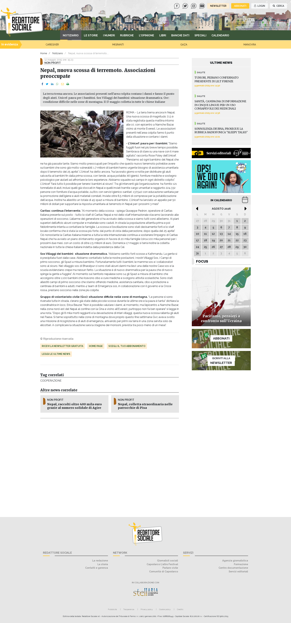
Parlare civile (170, 567)
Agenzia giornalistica (235, 560)
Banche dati (180, 35)
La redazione (100, 560)
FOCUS (202, 261)
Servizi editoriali (238, 571)
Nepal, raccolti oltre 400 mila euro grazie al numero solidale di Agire (74, 406)
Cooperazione (50, 380)
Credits (180, 609)
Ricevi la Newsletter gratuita (62, 346)
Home (43, 53)
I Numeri (109, 35)
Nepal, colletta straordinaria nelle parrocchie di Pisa (145, 406)
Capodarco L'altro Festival (162, 564)
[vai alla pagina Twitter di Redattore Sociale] (185, 5)
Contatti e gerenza (96, 567)
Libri (162, 35)
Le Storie (91, 35)
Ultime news (221, 62)
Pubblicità (112, 609)
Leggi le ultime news (56, 354)
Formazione (241, 564)
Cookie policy (165, 609)
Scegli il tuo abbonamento (126, 346)
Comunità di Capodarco (163, 571)
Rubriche (127, 35)
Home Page (96, 346)
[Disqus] (109, 466)
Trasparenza (128, 609)
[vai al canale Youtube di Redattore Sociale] (202, 5)
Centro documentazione (233, 567)
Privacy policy (147, 609)
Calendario (220, 35)
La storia (103, 564)
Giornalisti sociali (167, 560)
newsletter (218, 6)
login (261, 6)
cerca (280, 6)
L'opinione (146, 35)
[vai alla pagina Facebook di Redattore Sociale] (177, 5)
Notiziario (71, 35)
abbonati (240, 6)
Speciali (200, 35)
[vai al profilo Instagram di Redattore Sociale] (194, 5)
